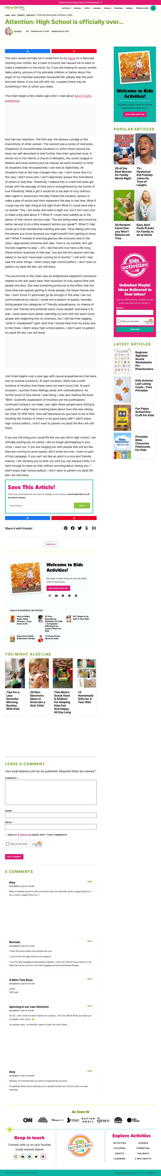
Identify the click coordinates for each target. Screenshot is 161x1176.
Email (9, 822)
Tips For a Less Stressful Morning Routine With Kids (12, 700)
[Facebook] (63, 595)
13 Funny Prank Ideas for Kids (52, 637)
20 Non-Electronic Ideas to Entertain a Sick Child (37, 699)
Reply (89, 881)
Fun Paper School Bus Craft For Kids (144, 412)
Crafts (86, 8)
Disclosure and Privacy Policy (125, 1173)
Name (9, 811)
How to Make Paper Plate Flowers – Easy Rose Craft (24, 620)
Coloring (77, 8)
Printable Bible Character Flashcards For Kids (142, 443)
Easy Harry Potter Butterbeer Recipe (26, 637)
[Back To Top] (9, 1129)
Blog (13, 15)
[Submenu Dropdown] (71, 8)
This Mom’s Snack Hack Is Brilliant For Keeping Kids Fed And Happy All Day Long (62, 702)
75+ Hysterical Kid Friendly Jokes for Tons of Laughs (145, 177)
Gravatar (25, 835)
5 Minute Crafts (142, 8)
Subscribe (135, 329)
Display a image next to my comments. (38, 835)
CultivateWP (151, 1173)
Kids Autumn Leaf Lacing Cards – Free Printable (144, 385)
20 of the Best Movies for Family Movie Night (123, 173)
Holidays (143, 1153)
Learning (96, 8)
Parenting (118, 8)
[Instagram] (50, 595)
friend (71, 58)
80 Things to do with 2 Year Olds (81, 617)
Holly (19, 31)
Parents (21, 15)
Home (7, 15)
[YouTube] (56, 595)
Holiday (129, 8)
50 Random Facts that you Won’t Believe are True (122, 231)
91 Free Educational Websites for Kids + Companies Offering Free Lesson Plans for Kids (54, 623)
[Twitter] (69, 595)
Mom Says (30, 15)
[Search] (153, 8)
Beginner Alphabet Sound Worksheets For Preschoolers (144, 361)
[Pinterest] (76, 595)
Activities (66, 8)
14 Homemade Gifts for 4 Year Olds (85, 697)
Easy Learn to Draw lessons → (87, 2)
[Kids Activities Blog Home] (15, 8)
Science (107, 8)
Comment (11, 778)
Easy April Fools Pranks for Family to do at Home (145, 229)
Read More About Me (58, 588)
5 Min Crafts (143, 1158)
